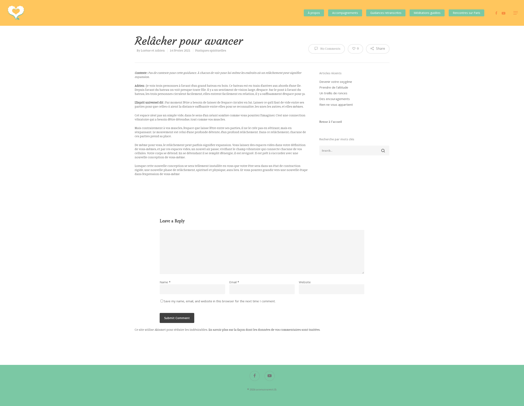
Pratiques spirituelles (210, 50)
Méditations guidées (427, 13)
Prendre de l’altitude (333, 87)
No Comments (330, 48)
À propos (314, 13)
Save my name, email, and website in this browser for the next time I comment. (220, 301)
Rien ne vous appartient (336, 104)
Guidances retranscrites (385, 13)
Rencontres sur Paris (466, 13)
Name (165, 282)
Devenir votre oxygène (335, 82)
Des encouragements (334, 99)
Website (305, 282)
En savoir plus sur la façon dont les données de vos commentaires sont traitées (264, 330)
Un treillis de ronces (333, 93)
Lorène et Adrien (153, 50)
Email (234, 282)
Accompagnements (345, 13)
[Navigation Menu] (515, 13)
